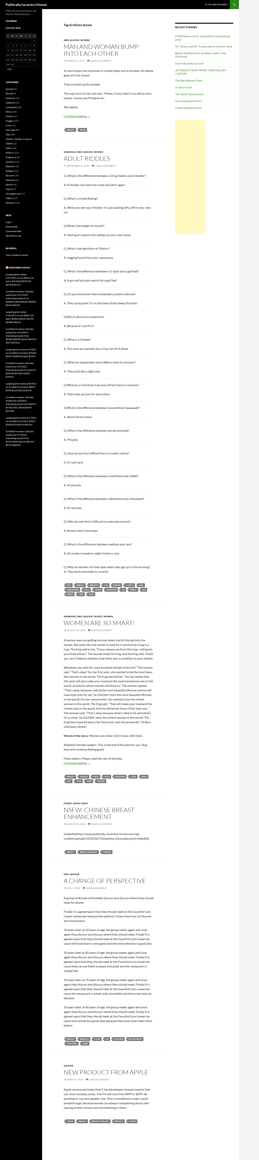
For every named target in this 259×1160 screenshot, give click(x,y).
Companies (11, 107)
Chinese (107, 852)
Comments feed (13, 231)
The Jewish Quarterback (189, 94)
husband (111, 589)
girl (141, 585)
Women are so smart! (99, 623)
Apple (70, 1121)
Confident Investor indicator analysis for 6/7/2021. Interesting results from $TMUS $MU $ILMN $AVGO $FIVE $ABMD (20, 438)
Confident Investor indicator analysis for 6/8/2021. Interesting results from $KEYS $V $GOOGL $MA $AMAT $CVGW (21, 404)
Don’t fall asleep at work (189, 63)
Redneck (10, 166)
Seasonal (10, 180)
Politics (9, 152)
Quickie (74, 40)
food (97, 1039)
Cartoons (10, 98)
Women (85, 40)
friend (117, 585)
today (132, 1121)
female (84, 776)
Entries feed (11, 226)
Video (84, 803)
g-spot (130, 585)
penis (83, 130)
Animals (10, 89)
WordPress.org (13, 235)
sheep (70, 594)
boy (69, 585)
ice (123, 589)
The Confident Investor (17, 255)
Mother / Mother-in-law (17, 139)
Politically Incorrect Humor (26, 4)
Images (9, 120)
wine (85, 1043)
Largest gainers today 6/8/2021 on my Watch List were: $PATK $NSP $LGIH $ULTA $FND (21, 387)
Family (9, 116)
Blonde (9, 93)
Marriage (70, 152)
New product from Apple (106, 1072)
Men (66, 40)
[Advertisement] (190, 177)
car (106, 585)
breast (71, 130)
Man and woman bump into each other (101, 50)
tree (80, 594)
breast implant (88, 852)
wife (91, 594)
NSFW (76, 803)
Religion (10, 170)
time (78, 781)
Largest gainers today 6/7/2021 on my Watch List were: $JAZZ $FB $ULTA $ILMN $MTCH (21, 421)
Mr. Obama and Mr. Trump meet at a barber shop (203, 46)
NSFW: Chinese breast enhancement (99, 813)
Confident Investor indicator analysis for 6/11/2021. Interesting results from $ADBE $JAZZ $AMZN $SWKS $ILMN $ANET (21, 298)
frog (96, 776)
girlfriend (73, 589)
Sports (98, 616)
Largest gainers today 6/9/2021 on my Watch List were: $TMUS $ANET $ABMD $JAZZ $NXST (21, 353)
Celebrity (10, 102)
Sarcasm (10, 175)
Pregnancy (11, 157)
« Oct (9, 69)
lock (133, 776)
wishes (101, 781)
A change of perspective (105, 881)
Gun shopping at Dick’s (188, 101)
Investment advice (19, 267)
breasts (94, 585)
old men (118, 1039)
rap (69, 781)
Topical (9, 189)
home (98, 589)
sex (144, 589)
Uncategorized (13, 193)
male (144, 776)
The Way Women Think (188, 80)
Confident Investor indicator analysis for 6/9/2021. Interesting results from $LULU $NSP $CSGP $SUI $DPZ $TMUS (21, 370)
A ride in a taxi (183, 87)
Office (9, 148)
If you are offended (216, 4)
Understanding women (188, 107)
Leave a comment (100, 60)
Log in (9, 222)
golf (86, 589)
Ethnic (68, 803)
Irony (8, 125)
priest (133, 589)
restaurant (135, 1039)
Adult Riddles (87, 158)
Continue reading (77, 116)
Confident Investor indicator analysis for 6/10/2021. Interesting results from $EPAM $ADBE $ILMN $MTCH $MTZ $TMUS (21, 336)
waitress (72, 1043)
